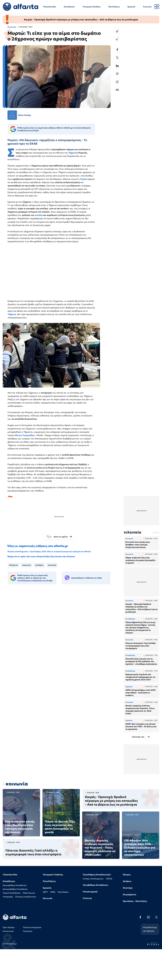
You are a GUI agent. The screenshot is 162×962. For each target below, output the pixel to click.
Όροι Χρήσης (8, 927)
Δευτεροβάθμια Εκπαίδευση (15, 889)
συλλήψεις (39, 565)
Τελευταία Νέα (49, 6)
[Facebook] (117, 49)
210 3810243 (148, 931)
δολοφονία (13, 565)
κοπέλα (38, 215)
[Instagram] (148, 917)
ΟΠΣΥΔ (109, 878)
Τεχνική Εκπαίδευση (11, 893)
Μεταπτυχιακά (90, 891)
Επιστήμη (127, 887)
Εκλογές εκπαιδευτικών (25, 896)
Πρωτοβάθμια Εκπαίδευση (14, 885)
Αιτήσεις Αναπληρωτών (93, 878)
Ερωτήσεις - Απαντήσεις (135, 901)
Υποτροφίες (8, 896)
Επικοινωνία (8, 931)
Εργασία (131, 6)
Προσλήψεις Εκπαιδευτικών (97, 874)
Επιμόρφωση (129, 894)
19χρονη (11, 314)
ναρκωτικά (26, 565)
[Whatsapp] (117, 82)
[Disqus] (61, 622)
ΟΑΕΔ (52, 892)
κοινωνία (17, 784)
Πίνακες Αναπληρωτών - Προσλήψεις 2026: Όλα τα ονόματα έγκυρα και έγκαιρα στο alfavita (49, 551)
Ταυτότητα (27, 931)
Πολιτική (87, 898)
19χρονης (73, 152)
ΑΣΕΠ (45, 892)
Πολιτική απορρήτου (32, 927)
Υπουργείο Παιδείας (91, 6)
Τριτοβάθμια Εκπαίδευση (95, 885)
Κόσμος (127, 874)
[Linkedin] (117, 65)
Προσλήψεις (63, 892)
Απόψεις (127, 881)
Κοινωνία (147, 6)
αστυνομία (52, 565)
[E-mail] (117, 90)
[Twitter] (117, 57)
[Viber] (117, 73)
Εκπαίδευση (69, 6)
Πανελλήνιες (114, 6)
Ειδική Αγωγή (29, 893)
